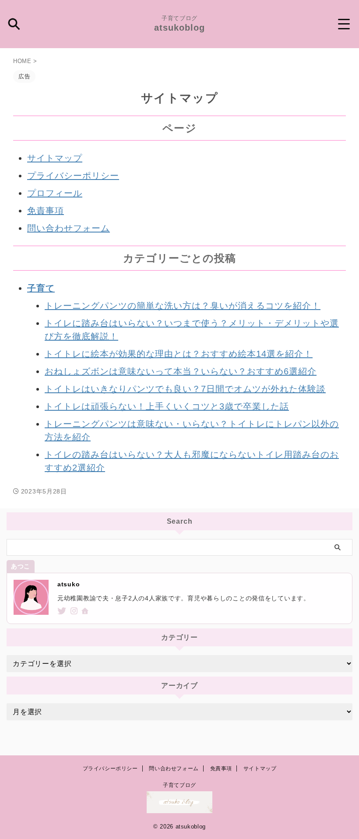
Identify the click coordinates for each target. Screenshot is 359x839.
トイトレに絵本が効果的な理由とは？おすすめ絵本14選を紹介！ (179, 354)
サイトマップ (54, 158)
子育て (41, 288)
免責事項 (45, 210)
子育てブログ (179, 785)
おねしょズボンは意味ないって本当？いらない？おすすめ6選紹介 (181, 371)
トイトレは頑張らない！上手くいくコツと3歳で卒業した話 (167, 406)
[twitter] (62, 611)
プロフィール (54, 193)
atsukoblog (179, 27)
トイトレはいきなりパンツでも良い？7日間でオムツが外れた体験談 (185, 389)
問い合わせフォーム (68, 228)
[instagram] (75, 611)
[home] (86, 612)
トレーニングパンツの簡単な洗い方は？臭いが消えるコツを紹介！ (182, 305)
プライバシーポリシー (73, 175)
